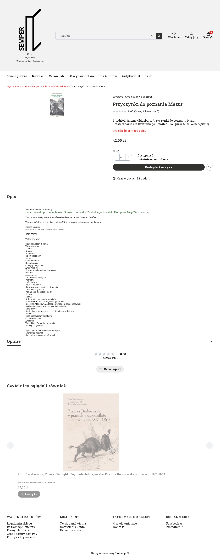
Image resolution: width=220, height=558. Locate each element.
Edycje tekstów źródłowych (56, 86)
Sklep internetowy (108, 553)
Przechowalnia (70, 530)
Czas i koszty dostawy (22, 534)
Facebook (173, 523)
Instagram (173, 527)
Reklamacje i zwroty (21, 527)
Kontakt (118, 527)
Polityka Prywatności (22, 537)
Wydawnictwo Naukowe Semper (23, 86)
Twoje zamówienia (73, 523)
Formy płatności (18, 530)
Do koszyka (29, 494)
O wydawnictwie (125, 523)
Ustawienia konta (72, 527)
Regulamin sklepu (19, 523)
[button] (159, 36)
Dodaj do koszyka (159, 167)
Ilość (116, 151)
